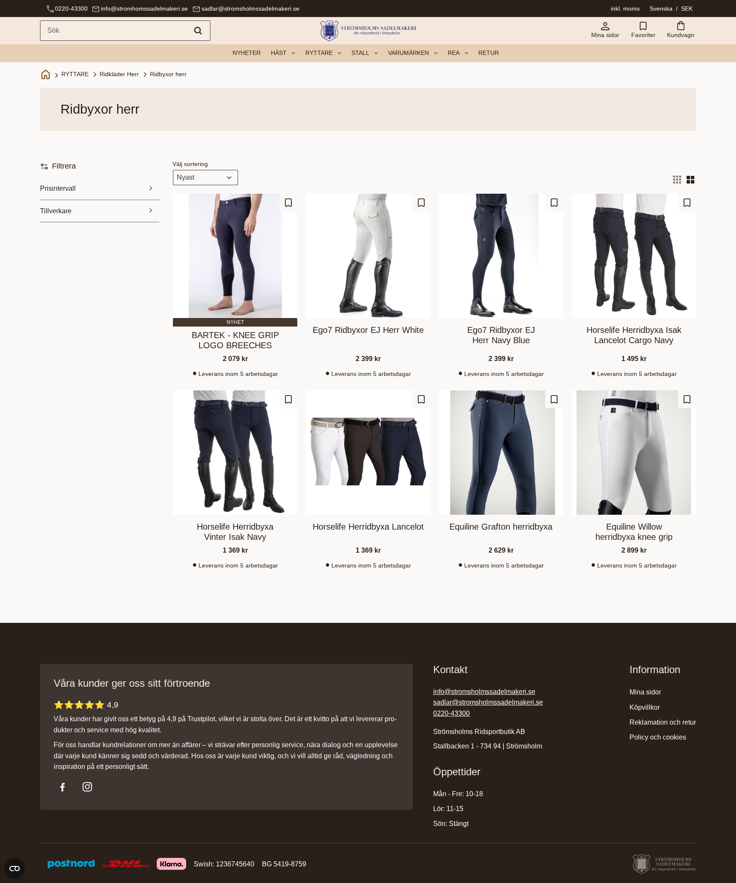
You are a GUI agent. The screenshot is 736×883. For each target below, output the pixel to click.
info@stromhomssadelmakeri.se (144, 8)
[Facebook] (63, 787)
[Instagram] (87, 787)
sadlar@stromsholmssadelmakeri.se (250, 8)
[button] (643, 30)
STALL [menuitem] (360, 52)
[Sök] (198, 30)
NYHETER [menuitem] (247, 52)
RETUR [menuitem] (488, 52)
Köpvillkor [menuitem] (645, 707)
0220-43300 (71, 8)
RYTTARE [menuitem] (319, 52)
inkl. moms (625, 8)
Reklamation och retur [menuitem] (663, 722)
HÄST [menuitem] (279, 52)
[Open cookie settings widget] (14, 868)
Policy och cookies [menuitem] (658, 737)
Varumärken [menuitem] (408, 52)
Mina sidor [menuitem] (645, 692)
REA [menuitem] (454, 52)
